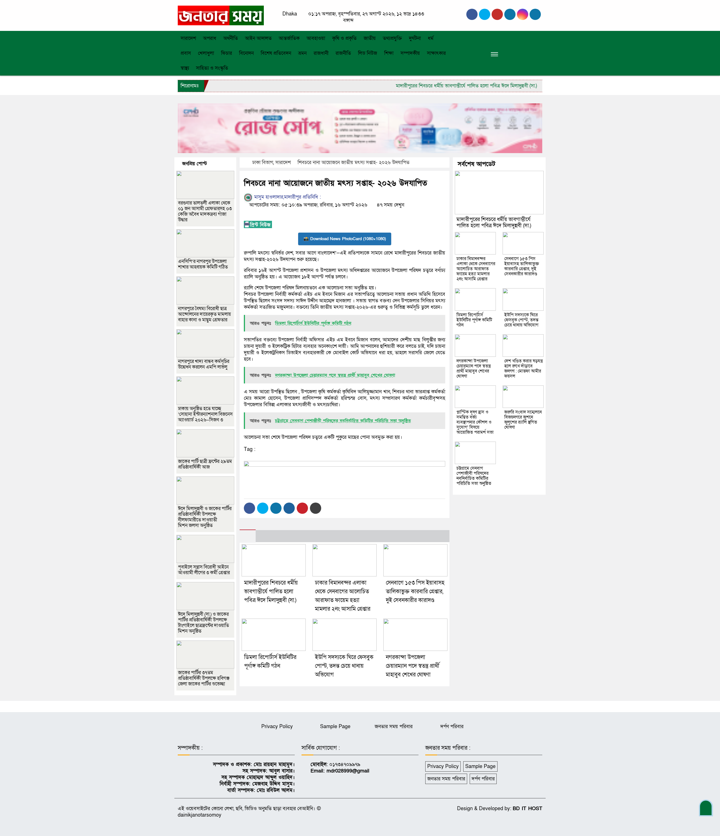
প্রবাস (186, 53)
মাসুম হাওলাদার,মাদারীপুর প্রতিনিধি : (287, 197)
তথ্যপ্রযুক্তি (392, 38)
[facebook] (472, 14)
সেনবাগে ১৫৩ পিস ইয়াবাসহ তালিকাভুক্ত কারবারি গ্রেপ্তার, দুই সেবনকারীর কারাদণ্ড (415, 591)
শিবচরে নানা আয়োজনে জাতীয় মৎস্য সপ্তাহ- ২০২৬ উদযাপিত (354, 162)
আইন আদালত (258, 38)
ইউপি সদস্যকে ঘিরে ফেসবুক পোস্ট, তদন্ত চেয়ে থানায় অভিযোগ (344, 666)
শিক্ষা (388, 53)
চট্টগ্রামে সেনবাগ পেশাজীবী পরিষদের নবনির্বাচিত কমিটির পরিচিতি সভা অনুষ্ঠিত (473, 476)
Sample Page (335, 726)
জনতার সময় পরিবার (394, 726)
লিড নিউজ (367, 53)
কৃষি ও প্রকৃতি (344, 38)
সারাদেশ (188, 38)
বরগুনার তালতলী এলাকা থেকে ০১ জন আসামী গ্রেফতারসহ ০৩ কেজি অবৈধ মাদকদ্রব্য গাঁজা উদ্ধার (205, 211)
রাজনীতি (343, 53)
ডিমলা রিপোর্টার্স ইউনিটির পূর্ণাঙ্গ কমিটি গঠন (474, 320)
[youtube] (522, 14)
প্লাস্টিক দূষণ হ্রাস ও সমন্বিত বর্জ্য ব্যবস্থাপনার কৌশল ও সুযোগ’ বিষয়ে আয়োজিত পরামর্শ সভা (475, 422)
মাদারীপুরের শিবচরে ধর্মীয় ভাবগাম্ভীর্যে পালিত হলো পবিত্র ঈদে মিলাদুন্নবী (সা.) (447, 86)
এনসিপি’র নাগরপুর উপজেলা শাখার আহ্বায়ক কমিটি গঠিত (203, 264)
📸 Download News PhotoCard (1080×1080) (344, 239)
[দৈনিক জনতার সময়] (221, 15)
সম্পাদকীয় (410, 53)
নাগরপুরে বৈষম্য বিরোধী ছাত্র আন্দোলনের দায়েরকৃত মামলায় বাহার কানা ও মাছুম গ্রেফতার (204, 314)
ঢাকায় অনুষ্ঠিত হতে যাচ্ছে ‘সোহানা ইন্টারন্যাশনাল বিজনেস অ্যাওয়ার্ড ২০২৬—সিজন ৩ (205, 414)
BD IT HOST (527, 808)
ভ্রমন (302, 53)
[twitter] (484, 14)
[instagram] (497, 14)
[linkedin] (510, 14)
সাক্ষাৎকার (436, 53)
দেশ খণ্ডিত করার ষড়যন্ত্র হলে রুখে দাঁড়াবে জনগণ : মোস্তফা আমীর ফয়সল (523, 368)
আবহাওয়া (316, 38)
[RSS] (535, 14)
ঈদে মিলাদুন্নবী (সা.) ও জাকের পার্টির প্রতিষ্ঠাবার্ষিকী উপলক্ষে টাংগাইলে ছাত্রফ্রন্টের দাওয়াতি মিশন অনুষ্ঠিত (203, 622)
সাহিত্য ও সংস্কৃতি (212, 68)
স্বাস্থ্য (185, 68)
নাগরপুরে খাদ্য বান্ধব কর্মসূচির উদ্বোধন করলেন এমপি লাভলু (203, 364)
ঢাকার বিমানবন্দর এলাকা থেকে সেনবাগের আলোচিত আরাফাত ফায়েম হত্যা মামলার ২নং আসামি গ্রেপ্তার (475, 269)
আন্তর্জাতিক (289, 38)
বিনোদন (246, 53)
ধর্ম (430, 38)
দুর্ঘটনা (415, 38)
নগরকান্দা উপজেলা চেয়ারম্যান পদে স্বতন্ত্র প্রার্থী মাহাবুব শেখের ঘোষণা (412, 666)
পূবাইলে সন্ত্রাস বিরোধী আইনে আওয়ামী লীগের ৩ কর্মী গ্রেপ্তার (204, 570)
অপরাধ (209, 38)
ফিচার (226, 53)
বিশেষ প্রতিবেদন (276, 53)
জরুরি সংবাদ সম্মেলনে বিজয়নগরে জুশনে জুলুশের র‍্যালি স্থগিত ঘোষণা (523, 419)
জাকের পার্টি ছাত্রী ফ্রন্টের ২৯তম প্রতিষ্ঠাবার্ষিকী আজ (205, 464)
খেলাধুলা (206, 53)
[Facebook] (249, 508)
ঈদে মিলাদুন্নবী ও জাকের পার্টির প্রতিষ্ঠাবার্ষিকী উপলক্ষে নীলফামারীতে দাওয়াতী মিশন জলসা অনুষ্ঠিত (204, 517)
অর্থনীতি (230, 38)
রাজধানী (321, 53)
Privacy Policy (277, 726)
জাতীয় (370, 38)
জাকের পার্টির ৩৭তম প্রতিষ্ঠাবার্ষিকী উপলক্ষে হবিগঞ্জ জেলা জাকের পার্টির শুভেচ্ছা (204, 678)
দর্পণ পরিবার (452, 726)
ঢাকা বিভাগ (262, 162)
